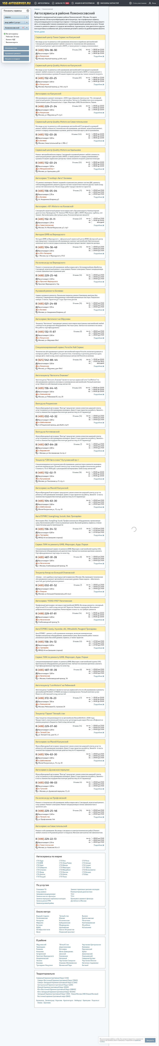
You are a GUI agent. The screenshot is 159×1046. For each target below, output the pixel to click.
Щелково (47, 1003)
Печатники (86, 920)
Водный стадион (42, 916)
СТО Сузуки (86, 865)
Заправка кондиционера (45, 894)
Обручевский (41, 945)
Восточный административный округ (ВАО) (53, 996)
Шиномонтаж (11, 48)
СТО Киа (62, 861)
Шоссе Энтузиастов (66, 930)
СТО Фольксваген (88, 870)
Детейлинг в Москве (78, 901)
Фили (38, 932)
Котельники (86, 927)
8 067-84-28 (46, 444)
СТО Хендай (41, 877)
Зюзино (39, 961)
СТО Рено (85, 861)
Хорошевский (87, 956)
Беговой (85, 965)
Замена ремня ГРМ (43, 901)
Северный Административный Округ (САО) (52, 978)
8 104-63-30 (46, 500)
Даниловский (87, 954)
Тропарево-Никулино (44, 965)
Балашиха (40, 1000)
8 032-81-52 (46, 585)
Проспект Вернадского (45, 956)
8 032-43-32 (46, 416)
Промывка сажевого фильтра (82, 899)
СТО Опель (63, 874)
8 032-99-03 (46, 782)
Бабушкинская (64, 923)
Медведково (64, 925)
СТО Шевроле (41, 867)
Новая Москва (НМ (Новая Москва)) (84, 994)
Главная (37, 9)
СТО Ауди (39, 861)
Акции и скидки (12, 59)
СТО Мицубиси (64, 870)
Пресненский (87, 949)
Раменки (39, 949)
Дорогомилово (65, 947)
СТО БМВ (39, 863)
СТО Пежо (63, 877)
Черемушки (40, 947)
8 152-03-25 (46, 77)
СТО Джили (40, 874)
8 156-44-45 (46, 387)
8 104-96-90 (46, 49)
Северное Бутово (88, 958)
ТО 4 (72, 896)
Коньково (40, 951)
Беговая (39, 925)
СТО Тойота (86, 867)
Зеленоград (49, 1000)
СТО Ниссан (63, 872)
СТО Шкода (86, 863)
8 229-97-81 (46, 613)
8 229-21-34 (46, 106)
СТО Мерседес (64, 867)
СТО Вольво (86, 872)
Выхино (85, 916)
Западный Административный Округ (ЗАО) (53, 994)
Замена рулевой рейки (45, 903)
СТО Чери (39, 865)
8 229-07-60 (46, 726)
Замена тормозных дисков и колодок (85, 889)
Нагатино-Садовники (90, 963)
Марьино (39, 923)
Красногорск (68, 1000)
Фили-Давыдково (66, 951)
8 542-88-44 (47, 359)
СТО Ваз (85, 874)
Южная (62, 918)
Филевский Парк (65, 965)
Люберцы (78, 1000)
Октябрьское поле (43, 930)
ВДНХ (38, 927)
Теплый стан (64, 916)
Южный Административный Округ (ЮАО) (53, 987)
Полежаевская (42, 918)
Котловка (63, 949)
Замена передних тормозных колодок (51, 899)
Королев (59, 1000)
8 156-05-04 (46, 190)
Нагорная (40, 920)
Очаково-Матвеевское (68, 963)
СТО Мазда (63, 865)
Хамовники (63, 956)
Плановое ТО (41, 889)
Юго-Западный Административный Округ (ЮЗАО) (56, 992)
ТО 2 (72, 894)
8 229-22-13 (46, 838)
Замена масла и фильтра (45, 896)
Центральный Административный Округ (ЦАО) (55, 985)
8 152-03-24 (46, 162)
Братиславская (88, 918)
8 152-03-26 (46, 134)
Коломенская (64, 920)
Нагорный (63, 958)
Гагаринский (41, 954)
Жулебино (86, 925)
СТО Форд (40, 872)
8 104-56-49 (46, 247)
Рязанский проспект (67, 932)
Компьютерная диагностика (81, 892)
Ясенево (39, 963)
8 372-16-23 (46, 697)
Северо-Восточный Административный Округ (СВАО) (57, 980)
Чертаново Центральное (91, 945)
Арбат (84, 951)
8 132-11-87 (46, 331)
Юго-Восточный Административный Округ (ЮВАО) (56, 989)
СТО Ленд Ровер (65, 863)
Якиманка (86, 947)
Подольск (95, 1000)
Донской (62, 954)
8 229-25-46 (46, 275)
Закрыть (150, 1040)
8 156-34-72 (46, 528)
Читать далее (39, 32)
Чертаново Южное (89, 961)
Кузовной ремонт (13, 53)
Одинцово (87, 1000)
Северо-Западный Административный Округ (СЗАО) (57, 982)
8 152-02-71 (46, 472)
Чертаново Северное (67, 961)
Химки (39, 1003)
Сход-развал (41, 892)
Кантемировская (88, 923)
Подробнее (98, 56)
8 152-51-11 (45, 218)
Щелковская (64, 927)
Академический (42, 958)
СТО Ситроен (41, 870)
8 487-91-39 (46, 557)
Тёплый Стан (64, 945)
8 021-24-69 (46, 303)
